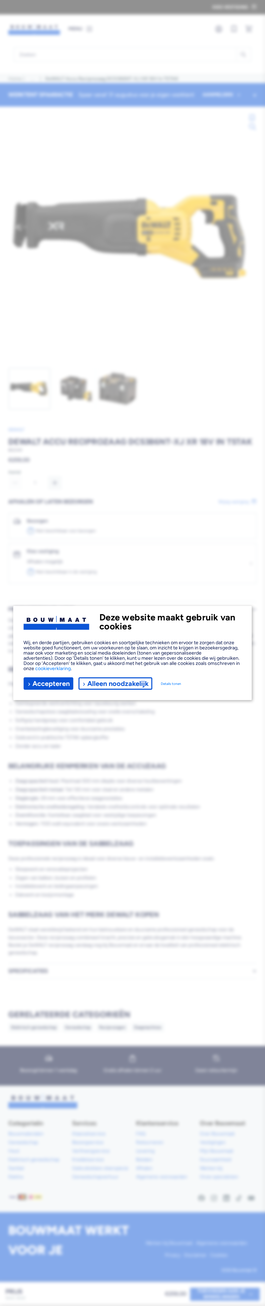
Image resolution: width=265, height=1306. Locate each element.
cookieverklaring (53, 668)
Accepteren (51, 683)
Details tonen (171, 683)
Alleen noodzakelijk (118, 683)
